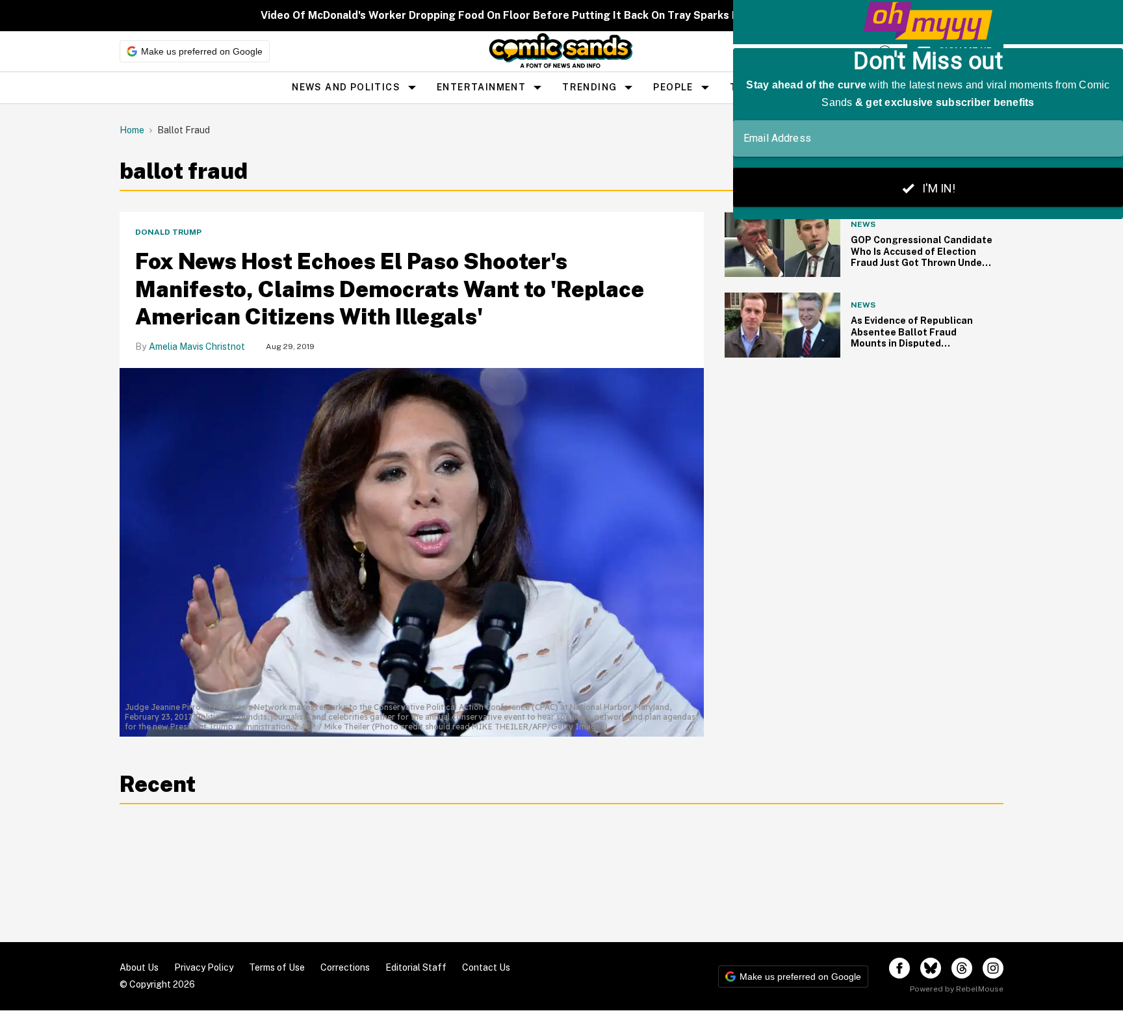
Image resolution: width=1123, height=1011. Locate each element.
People (673, 87)
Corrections (345, 967)
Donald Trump (168, 232)
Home (132, 130)
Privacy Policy (203, 967)
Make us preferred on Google (202, 51)
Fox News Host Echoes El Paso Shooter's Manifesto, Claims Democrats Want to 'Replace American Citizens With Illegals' (389, 289)
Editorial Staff (415, 967)
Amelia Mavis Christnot (197, 346)
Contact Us (486, 967)
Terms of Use (277, 967)
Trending (589, 87)
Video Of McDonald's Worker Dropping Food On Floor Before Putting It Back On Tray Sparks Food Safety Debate (548, 15)
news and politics (346, 87)
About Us (139, 967)
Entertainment (481, 87)
